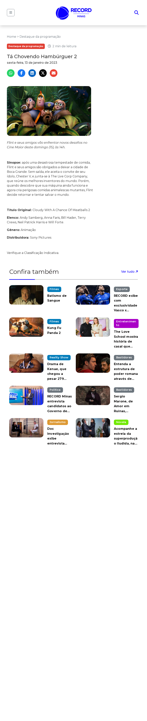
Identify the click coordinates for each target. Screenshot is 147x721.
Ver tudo (128, 271)
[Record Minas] (73, 12)
